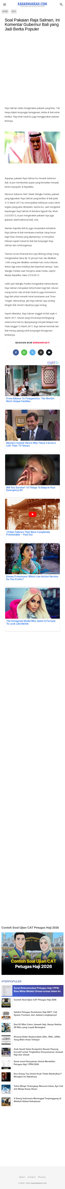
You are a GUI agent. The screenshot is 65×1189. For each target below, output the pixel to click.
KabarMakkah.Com (39, 1183)
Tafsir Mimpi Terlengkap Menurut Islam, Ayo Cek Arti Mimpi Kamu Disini (38, 1087)
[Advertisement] (32, 70)
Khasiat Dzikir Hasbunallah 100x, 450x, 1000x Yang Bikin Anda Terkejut (37, 1038)
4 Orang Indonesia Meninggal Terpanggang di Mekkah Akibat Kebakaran (37, 1099)
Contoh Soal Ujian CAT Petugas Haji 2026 (30, 927)
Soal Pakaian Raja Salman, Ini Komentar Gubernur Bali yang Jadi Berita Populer (32, 24)
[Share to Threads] (41, 352)
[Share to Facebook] (16, 352)
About (22, 1177)
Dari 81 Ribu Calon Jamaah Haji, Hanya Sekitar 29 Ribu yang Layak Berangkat (38, 1025)
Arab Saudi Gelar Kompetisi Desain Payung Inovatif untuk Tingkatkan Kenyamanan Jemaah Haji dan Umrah (38, 1052)
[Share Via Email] (49, 352)
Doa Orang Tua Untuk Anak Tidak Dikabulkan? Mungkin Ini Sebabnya (38, 1075)
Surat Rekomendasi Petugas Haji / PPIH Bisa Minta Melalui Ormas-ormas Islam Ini (37, 990)
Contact (32, 1177)
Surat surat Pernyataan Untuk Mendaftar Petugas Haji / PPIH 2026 (34, 1062)
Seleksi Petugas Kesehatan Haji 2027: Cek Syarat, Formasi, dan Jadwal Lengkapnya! (35, 1013)
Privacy (42, 1177)
